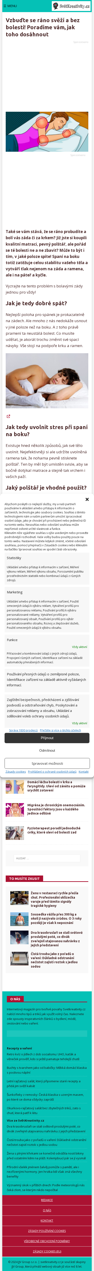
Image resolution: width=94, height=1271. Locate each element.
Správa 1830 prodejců (23, 730)
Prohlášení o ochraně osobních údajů (52, 771)
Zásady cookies (15, 771)
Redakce (47, 1200)
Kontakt (84, 771)
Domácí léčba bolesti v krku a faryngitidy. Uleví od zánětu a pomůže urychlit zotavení (56, 786)
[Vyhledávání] (47, 858)
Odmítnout (47, 750)
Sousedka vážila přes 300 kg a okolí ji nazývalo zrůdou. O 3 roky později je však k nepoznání (56, 918)
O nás (47, 1210)
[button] (87, 499)
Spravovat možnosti (47, 763)
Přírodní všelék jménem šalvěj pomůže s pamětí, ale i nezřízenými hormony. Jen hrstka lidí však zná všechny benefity (44, 1172)
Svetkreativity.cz (74, 1009)
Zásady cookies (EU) (47, 1251)
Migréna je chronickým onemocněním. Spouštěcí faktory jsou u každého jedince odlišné (56, 809)
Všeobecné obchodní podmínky (47, 1241)
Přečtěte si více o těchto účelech (60, 730)
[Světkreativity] (71, 6)
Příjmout (47, 738)
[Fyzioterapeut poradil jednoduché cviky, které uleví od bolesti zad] (15, 833)
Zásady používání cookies (47, 1231)
